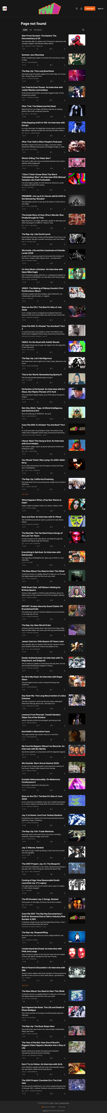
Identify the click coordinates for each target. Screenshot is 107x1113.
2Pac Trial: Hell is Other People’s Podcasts (42, 142)
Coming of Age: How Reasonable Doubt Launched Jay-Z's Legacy (40, 881)
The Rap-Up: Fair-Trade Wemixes (38, 831)
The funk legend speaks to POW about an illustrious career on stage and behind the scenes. (43, 184)
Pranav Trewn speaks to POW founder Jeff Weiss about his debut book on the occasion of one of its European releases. (43, 594)
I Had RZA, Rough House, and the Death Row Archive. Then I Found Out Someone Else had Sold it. (43, 923)
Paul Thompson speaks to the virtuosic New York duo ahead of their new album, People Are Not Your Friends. (43, 955)
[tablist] (32, 30)
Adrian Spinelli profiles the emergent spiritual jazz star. (41, 720)
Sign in (100, 8)
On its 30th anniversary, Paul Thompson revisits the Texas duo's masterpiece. (42, 467)
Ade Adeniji (30, 399)
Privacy (52, 1103)
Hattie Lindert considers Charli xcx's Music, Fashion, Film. (42, 506)
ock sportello (31, 416)
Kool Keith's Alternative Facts (36, 731)
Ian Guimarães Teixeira (34, 1055)
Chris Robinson (32, 62)
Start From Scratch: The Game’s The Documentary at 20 (39, 37)
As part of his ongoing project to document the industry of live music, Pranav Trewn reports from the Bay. (43, 767)
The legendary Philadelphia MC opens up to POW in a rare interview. (43, 559)
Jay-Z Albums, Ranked (32, 847)
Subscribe (90, 8)
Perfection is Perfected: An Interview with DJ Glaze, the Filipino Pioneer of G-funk (43, 390)
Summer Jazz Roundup (33, 55)
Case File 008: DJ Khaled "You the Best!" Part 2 (43, 327)
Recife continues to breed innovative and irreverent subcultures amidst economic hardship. (40, 1052)
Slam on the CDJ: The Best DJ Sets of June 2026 (42, 797)
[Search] (77, 8)
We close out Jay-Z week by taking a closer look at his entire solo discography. (43, 851)
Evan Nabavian (32, 737)
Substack (45, 1111)
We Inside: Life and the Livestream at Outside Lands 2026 (43, 251)
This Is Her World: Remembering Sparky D (42, 374)
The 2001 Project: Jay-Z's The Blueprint (41, 864)
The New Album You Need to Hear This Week (43, 571)
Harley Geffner (32, 486)
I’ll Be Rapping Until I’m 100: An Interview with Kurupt (43, 124)
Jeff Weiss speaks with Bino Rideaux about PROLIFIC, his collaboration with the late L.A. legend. (42, 295)
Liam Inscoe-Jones (33, 706)
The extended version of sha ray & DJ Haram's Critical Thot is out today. (43, 203)
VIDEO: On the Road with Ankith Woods (40, 342)
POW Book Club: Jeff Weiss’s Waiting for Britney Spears (41, 588)
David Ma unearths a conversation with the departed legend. (43, 752)
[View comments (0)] (37, 49)
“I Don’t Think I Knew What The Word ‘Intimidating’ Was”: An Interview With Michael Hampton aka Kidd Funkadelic (44, 177)
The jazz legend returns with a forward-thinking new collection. (40, 683)
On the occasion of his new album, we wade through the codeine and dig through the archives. (42, 540)
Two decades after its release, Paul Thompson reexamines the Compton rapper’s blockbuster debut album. (44, 42)
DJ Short (29, 380)
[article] (53, 42)
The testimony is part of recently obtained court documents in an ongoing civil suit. (43, 613)
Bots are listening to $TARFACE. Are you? (36, 414)
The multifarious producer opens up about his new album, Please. (43, 521)
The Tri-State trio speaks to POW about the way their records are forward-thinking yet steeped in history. (43, 664)
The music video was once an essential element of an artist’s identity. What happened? (43, 162)
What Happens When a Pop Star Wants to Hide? (41, 501)
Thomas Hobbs (35, 133)
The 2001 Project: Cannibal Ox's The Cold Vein (42, 1081)
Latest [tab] (25, 30)
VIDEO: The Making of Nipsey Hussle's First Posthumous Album (42, 289)
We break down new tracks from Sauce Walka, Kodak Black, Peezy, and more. (43, 1030)
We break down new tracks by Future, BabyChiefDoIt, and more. (42, 936)
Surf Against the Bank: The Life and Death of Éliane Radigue (43, 1008)
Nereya (28, 978)
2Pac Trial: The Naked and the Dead (39, 106)
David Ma (33, 754)
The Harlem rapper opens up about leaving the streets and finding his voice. (43, 447)
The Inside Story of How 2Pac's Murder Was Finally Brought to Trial (43, 216)
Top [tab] (30, 30)
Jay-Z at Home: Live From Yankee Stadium (42, 815)
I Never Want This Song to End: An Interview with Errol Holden (43, 442)
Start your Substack (49, 1107)
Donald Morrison (32, 366)
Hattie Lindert (31, 508)
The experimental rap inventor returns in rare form (40, 734)
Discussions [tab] (38, 30)
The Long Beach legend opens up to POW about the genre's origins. (43, 396)
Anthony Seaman (33, 78)
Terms (56, 1103)
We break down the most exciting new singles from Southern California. (44, 483)
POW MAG (30, 298)
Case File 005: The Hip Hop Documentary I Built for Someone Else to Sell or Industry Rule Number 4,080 (43, 916)
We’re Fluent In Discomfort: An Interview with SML (43, 969)
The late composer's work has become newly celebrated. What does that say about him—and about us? (42, 702)
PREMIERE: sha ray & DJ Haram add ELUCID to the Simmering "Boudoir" (44, 197)
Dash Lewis (33, 451)
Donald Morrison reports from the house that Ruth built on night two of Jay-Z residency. (43, 819)
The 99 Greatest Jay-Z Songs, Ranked (40, 899)
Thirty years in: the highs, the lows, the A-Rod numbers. (42, 902)
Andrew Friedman (36, 1091)
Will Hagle (30, 349)
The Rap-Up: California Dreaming (38, 479)
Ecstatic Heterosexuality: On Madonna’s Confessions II (41, 780)
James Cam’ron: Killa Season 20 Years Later (43, 641)
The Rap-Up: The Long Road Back (38, 71)
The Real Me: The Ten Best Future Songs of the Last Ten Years (42, 534)
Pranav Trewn (32, 260)
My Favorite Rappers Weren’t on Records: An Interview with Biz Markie (43, 747)
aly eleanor (31, 1017)
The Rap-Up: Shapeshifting (35, 932)
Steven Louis (31, 241)
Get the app (62, 1107)
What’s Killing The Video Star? (36, 158)
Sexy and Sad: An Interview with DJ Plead (41, 517)
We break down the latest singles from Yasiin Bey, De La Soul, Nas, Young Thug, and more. (44, 75)
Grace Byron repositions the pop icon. (35, 785)
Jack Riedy (30, 187)
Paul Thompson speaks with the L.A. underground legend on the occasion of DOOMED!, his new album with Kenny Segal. (43, 276)
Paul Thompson (37, 46)
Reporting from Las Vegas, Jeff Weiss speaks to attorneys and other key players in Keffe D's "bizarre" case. (44, 222)
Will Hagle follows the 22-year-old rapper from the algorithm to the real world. (44, 346)
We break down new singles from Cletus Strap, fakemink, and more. (44, 362)
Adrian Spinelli (32, 723)
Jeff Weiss (33, 114)
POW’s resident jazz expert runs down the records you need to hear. (43, 59)
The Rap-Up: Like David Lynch (36, 234)
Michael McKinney (33, 317)
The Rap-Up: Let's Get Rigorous (37, 358)
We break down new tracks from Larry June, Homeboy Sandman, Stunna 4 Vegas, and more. (41, 835)
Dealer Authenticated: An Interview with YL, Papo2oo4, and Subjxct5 (43, 659)
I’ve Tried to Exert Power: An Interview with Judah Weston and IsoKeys (42, 88)
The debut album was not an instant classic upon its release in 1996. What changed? (43, 887)
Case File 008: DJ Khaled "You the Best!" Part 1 (43, 426)
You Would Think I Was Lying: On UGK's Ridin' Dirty (43, 461)
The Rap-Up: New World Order (36, 625)
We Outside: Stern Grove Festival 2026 (40, 763)
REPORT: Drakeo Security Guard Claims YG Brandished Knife (42, 607)
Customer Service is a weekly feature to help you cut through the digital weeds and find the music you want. (44, 575)
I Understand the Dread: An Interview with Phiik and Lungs (42, 950)
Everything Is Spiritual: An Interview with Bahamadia (41, 553)
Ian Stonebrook (35, 649)
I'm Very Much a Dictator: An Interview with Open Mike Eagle (42, 270)
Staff (28, 855)
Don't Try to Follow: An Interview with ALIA (42, 1064)
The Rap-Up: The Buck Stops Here (38, 1026)
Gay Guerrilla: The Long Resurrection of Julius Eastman (44, 697)
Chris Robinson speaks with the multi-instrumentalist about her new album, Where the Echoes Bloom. (43, 1068)
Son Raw (29, 890)
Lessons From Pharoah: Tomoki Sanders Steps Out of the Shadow (41, 716)
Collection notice (64, 1103)
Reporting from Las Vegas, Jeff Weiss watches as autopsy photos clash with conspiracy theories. (42, 110)
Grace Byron (31, 787)
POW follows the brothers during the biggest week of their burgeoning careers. (43, 94)
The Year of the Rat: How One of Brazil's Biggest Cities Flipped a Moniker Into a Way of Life (43, 1045)
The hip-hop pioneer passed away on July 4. (37, 377)
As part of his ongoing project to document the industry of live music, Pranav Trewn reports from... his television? (43, 257)
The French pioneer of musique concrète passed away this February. (42, 1014)
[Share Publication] (81, 8)
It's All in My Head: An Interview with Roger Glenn (42, 678)
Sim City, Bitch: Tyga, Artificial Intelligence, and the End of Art (42, 409)
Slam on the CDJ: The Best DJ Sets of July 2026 (42, 308)
